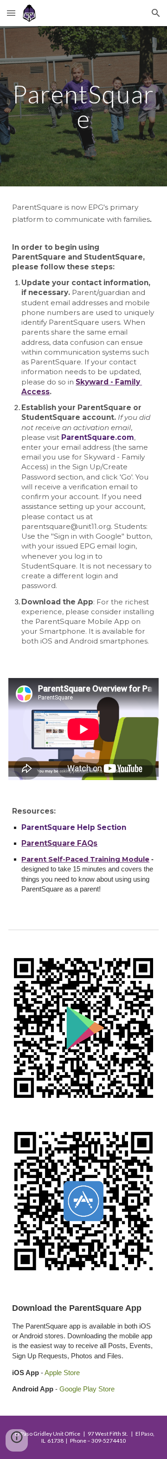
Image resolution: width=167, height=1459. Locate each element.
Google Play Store (87, 1389)
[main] (83, 106)
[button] (11, 13)
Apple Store (61, 1373)
